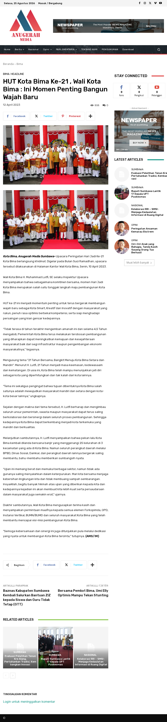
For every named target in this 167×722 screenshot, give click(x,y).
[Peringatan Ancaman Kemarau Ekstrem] (121, 228)
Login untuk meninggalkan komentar (29, 701)
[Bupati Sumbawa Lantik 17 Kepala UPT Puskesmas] (55, 647)
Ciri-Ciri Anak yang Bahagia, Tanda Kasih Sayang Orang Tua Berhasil (144, 248)
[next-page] (12, 675)
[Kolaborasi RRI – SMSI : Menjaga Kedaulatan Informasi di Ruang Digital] (91, 647)
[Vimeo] (155, 3)
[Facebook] (139, 3)
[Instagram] (144, 3)
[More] (90, 116)
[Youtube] (160, 3)
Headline (17, 74)
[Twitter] (150, 3)
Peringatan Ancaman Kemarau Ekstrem (144, 230)
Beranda (8, 64)
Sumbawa (19, 652)
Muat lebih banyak (138, 262)
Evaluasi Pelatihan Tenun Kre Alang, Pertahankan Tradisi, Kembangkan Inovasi (20, 660)
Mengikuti (139, 86)
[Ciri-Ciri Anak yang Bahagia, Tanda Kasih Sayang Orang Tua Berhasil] (121, 246)
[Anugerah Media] (25, 26)
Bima (20, 64)
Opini (134, 225)
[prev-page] (5, 675)
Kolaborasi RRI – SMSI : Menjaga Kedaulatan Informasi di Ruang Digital (91, 662)
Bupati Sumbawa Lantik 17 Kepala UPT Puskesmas (55, 662)
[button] (159, 49)
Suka (121, 86)
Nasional (90, 655)
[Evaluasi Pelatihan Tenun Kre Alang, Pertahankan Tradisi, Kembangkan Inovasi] (20, 647)
